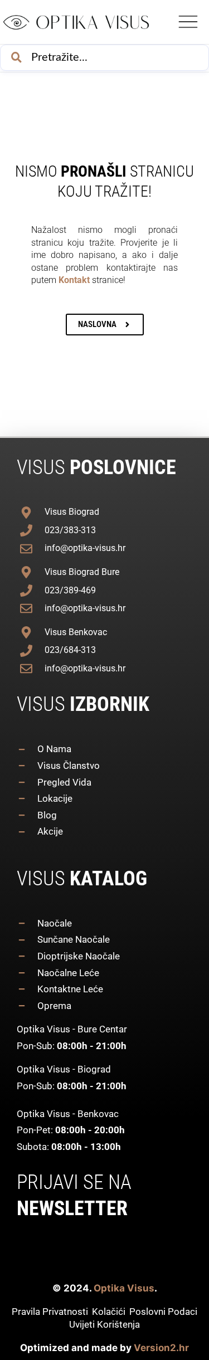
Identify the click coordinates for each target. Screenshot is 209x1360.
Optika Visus (124, 1288)
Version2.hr (161, 1347)
